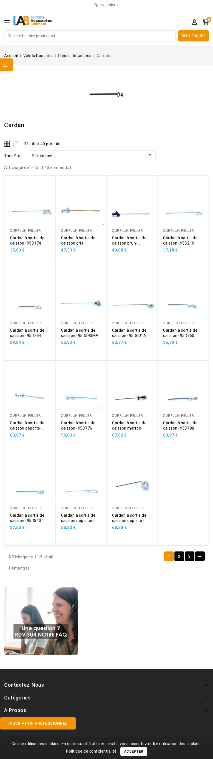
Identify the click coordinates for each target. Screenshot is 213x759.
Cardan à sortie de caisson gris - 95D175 (78, 243)
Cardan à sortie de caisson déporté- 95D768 (27, 428)
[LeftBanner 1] (41, 621)
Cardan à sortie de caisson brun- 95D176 (129, 243)
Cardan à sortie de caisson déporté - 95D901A (129, 520)
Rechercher (194, 36)
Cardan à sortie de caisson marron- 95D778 (129, 428)
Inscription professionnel (37, 723)
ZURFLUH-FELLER (25, 230)
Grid (7, 143)
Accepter (133, 751)
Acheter (46, 188)
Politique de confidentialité (91, 751)
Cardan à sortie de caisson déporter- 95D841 (78, 520)
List (15, 143)
